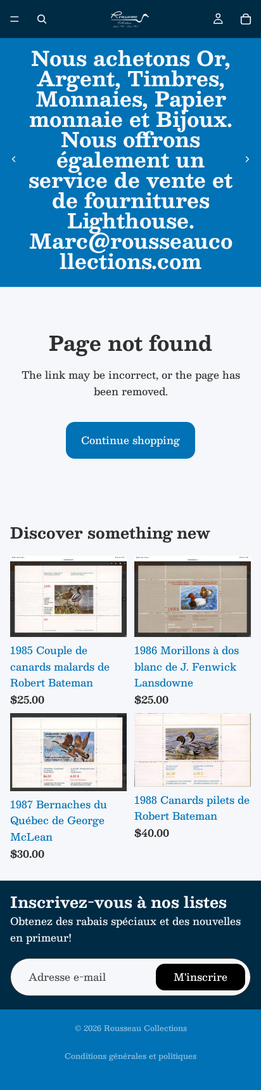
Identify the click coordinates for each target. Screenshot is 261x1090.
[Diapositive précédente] (14, 159)
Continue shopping (130, 440)
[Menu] (14, 19)
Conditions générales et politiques (130, 1055)
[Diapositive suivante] (247, 159)
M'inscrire (200, 977)
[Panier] (246, 19)
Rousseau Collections (145, 1027)
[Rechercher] (42, 19)
